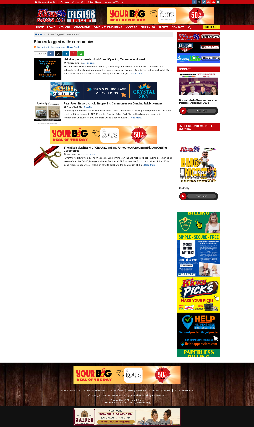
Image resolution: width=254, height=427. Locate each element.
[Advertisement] (160, 15)
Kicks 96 (131, 27)
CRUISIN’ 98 (148, 27)
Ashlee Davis (89, 63)
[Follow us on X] (199, 2)
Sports (163, 27)
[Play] (183, 110)
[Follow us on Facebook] (194, 2)
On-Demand (82, 27)
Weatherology (144, 402)
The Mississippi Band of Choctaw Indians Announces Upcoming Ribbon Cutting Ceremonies (115, 149)
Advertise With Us (114, 2)
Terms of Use (116, 390)
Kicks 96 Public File (70, 390)
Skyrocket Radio (135, 399)
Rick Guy (91, 154)
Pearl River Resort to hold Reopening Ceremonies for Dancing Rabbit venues (113, 103)
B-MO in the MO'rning (107, 27)
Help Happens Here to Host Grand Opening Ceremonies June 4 (104, 59)
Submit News (94, 2)
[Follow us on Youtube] (208, 2)
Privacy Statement (137, 390)
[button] (189, 27)
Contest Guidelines (160, 390)
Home (40, 27)
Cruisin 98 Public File (94, 390)
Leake (51, 27)
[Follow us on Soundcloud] (213, 2)
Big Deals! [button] (211, 27)
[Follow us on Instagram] (204, 2)
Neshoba (65, 27)
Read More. (136, 73)
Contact (178, 27)
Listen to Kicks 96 (46, 2)
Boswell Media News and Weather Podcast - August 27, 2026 (198, 101)
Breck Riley (88, 107)
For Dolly (184, 188)
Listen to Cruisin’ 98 (73, 2)
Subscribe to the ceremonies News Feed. (58, 47)
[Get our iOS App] (218, 2)
